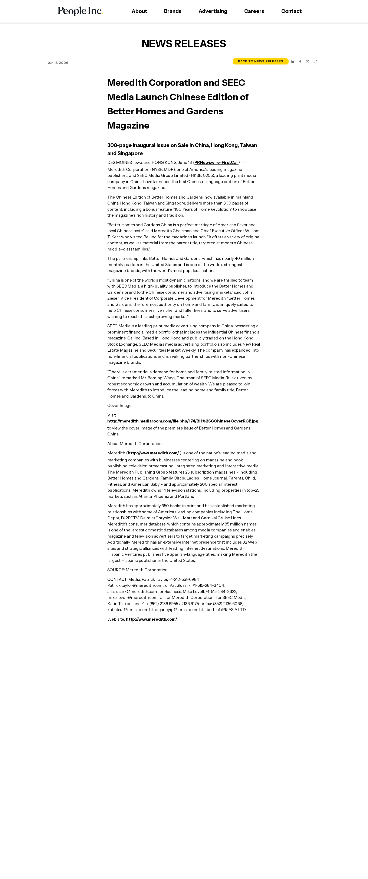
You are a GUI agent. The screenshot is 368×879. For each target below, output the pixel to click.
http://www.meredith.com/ (153, 453)
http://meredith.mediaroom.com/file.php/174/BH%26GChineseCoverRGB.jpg (182, 421)
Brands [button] (172, 11)
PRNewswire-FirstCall (216, 162)
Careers (254, 11)
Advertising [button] (212, 11)
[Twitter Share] (308, 61)
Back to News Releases (260, 61)
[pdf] (315, 61)
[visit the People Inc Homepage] (80, 11)
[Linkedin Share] (292, 61)
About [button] (139, 11)
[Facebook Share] (300, 61)
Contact (291, 11)
